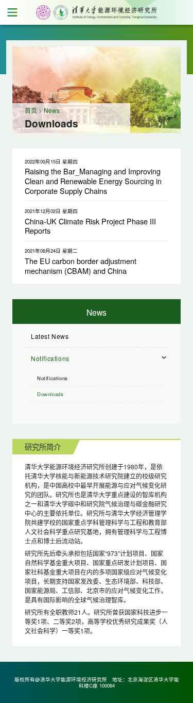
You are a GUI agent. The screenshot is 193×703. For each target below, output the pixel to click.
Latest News (50, 336)
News (52, 110)
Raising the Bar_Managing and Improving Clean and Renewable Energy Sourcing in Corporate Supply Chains (93, 180)
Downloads (50, 394)
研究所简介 (43, 446)
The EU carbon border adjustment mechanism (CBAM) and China (80, 265)
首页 (31, 110)
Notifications (52, 378)
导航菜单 (12, 12)
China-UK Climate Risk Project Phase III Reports (90, 226)
